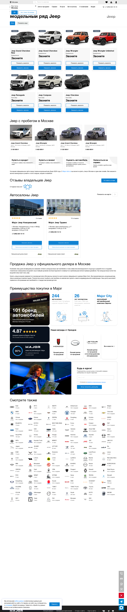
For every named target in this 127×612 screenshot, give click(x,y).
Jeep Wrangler (72, 51)
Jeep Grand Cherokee (47, 51)
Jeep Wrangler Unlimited (103, 51)
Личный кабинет (48, 611)
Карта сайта (92, 611)
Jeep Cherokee (72, 95)
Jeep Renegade (18, 95)
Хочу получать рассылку (89, 387)
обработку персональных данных (96, 382)
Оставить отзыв (109, 180)
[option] (21, 138)
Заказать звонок (23, 68)
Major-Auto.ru (66, 171)
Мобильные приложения (64, 611)
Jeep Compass (44, 95)
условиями (8, 605)
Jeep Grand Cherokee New (20, 52)
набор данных (19, 601)
